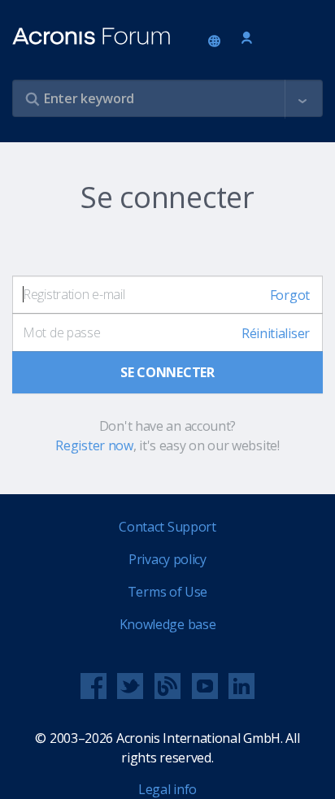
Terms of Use (167, 592)
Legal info (167, 789)
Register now (94, 445)
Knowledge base (168, 624)
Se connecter (246, 38)
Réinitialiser (275, 333)
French (217, 42)
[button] (302, 99)
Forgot (290, 295)
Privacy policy (167, 559)
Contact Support (167, 527)
